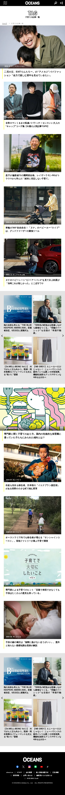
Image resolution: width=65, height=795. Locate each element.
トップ (4, 23)
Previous (2, 336)
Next (63, 336)
